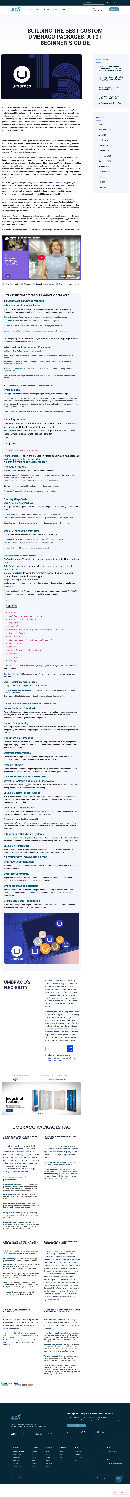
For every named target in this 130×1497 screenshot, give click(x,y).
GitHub (51, 905)
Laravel (61, 1454)
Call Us (94, 8)
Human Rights (78, 1451)
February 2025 (104, 145)
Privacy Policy (79, 1457)
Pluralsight (30, 892)
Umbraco (48, 1466)
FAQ (64, 9)
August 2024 (103, 177)
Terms (76, 1460)
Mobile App (16, 1460)
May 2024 (102, 187)
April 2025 (102, 135)
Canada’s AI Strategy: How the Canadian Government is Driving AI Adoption (110, 79)
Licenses (77, 1454)
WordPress (48, 1463)
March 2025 (103, 140)
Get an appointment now (76, 1426)
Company (36, 9)
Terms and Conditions (54, 1061)
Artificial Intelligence (18, 1451)
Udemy (40, 892)
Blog (33, 1454)
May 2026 (102, 124)
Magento (47, 1454)
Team (33, 1466)
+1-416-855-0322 (112, 1452)
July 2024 (102, 182)
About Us (34, 1451)
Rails (60, 1457)
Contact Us (114, 9)
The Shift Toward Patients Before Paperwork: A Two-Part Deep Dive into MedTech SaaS (110, 68)
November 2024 (104, 161)
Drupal (47, 1451)
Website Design (17, 1466)
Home (29, 9)
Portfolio (46, 9)
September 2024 (104, 171)
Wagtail (47, 1460)
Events (33, 1460)
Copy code (11, 443)
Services (55, 9)
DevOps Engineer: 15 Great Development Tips (108, 88)
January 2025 (103, 150)
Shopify (47, 1457)
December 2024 (104, 156)
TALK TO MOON (119, 1492)
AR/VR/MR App (17, 1454)
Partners (34, 1463)
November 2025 (104, 130)
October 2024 (103, 166)
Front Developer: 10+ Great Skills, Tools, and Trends (109, 97)
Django (61, 1451)
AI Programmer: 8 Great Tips (109, 103)
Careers (34, 1457)
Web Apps (15, 1463)
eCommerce (16, 1457)
